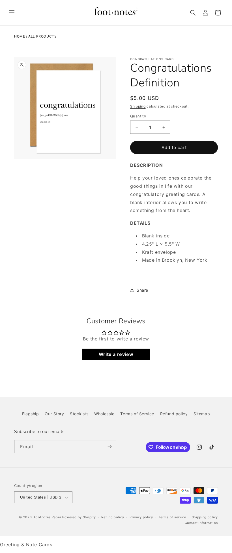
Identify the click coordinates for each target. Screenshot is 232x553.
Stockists (79, 413)
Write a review (116, 354)
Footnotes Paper (47, 517)
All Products (42, 36)
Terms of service (172, 517)
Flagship (30, 413)
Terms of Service (137, 413)
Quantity (138, 116)
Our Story (54, 413)
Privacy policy (141, 517)
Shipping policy (205, 517)
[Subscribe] (109, 446)
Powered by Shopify (79, 517)
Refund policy (174, 413)
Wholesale (104, 413)
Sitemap (202, 413)
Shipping (138, 106)
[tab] (174, 223)
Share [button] (142, 290)
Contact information (201, 523)
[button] (12, 12)
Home (19, 36)
